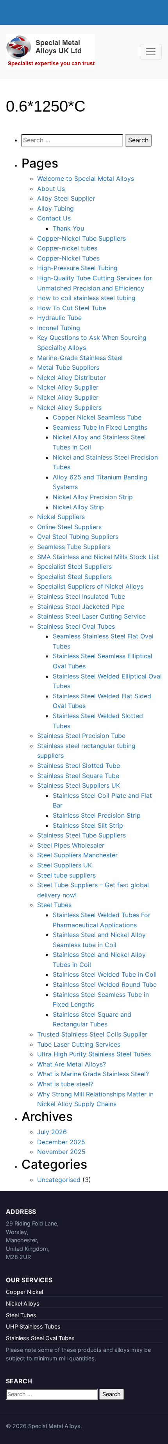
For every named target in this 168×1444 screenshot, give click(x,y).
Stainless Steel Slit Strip (88, 825)
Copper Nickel (24, 1291)
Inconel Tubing (58, 328)
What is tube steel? (65, 1084)
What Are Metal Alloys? (71, 1064)
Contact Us (54, 218)
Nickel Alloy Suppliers (69, 407)
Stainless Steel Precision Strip (97, 815)
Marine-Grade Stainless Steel (80, 358)
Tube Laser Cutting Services (78, 1044)
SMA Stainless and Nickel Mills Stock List (98, 557)
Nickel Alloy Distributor (71, 377)
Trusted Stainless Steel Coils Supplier (92, 1034)
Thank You (68, 228)
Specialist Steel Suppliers (74, 566)
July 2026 (52, 1132)
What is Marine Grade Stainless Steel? (93, 1074)
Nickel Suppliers (61, 517)
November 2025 (61, 1152)
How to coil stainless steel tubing (86, 298)
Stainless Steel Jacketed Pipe (80, 606)
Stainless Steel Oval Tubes (76, 626)
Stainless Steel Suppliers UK (78, 785)
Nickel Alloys (22, 1303)
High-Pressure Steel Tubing (77, 268)
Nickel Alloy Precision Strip (93, 497)
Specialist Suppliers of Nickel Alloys (90, 586)
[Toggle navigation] (151, 51)
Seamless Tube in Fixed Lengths (100, 427)
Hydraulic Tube (59, 318)
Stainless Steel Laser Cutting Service (91, 616)
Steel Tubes (54, 905)
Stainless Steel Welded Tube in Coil (105, 974)
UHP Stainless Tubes (33, 1326)
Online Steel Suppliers (69, 527)
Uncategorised (58, 1180)
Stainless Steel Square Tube (78, 776)
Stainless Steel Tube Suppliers (81, 835)
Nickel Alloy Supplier (67, 387)
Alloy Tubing (55, 208)
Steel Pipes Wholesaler (70, 845)
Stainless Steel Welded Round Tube (105, 984)
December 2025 (61, 1142)
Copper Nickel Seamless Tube (97, 417)
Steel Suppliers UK (64, 865)
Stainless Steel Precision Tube (81, 735)
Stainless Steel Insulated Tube (81, 596)
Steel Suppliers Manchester (77, 855)
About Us (51, 188)
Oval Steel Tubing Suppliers (77, 536)
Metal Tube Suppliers (68, 367)
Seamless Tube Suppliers (74, 547)
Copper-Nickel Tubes (68, 258)
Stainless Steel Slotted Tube (78, 765)
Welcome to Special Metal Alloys (85, 178)
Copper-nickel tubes (67, 248)
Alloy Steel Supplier (66, 198)
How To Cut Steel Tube (71, 308)
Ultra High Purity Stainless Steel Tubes (94, 1054)
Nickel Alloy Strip (78, 507)
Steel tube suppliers (66, 875)
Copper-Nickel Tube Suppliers (81, 238)
